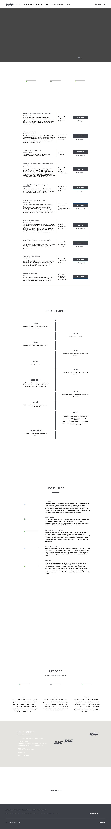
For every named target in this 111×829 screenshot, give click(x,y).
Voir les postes (55, 790)
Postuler (80, 117)
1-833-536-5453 (100, 4)
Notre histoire (28, 4)
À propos (53, 4)
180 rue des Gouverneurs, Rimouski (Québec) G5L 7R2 (32, 743)
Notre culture (45, 4)
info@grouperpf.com (23, 755)
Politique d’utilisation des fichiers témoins (34, 809)
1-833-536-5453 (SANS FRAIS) (26, 749)
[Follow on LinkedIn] (104, 813)
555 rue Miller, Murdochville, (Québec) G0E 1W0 (30, 745)
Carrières (19, 4)
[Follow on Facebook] (102, 813)
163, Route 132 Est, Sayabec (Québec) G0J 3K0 (30, 738)
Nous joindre (60, 4)
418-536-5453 (21, 748)
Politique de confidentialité (13, 809)
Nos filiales (36, 4)
